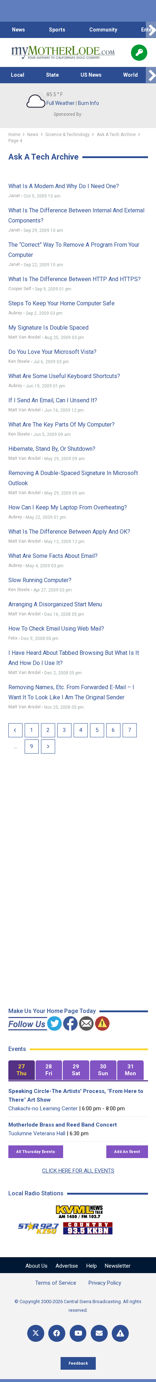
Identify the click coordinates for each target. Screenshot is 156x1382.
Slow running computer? (39, 580)
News (18, 30)
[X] (35, 1333)
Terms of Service (55, 1283)
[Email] (99, 1333)
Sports (57, 30)
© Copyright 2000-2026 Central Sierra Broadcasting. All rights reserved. (78, 1306)
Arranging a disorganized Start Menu (55, 604)
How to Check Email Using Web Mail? (56, 628)
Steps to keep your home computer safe (61, 303)
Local (17, 75)
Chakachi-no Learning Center (43, 1108)
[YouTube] (78, 1333)
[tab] (21, 1070)
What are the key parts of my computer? (61, 424)
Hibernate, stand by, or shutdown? (51, 448)
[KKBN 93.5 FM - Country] (88, 1226)
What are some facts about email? (53, 555)
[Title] (120, 1333)
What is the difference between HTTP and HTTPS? (74, 279)
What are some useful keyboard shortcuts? (64, 376)
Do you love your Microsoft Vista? (52, 351)
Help (91, 1266)
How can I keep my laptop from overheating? (67, 507)
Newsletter (118, 1266)
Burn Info (88, 103)
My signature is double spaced (48, 327)
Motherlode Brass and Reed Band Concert (62, 1125)
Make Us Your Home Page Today (52, 1011)
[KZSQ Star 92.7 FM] (35, 1226)
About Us (36, 1266)
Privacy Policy (105, 1283)
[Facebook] (56, 1333)
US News (91, 75)
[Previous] (15, 730)
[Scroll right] (151, 30)
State (52, 75)
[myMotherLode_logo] (63, 52)
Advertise (67, 1266)
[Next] (48, 746)
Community (103, 30)
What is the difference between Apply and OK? (69, 531)
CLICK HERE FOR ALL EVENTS (78, 1170)
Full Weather (60, 103)
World (130, 75)
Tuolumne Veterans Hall (36, 1133)
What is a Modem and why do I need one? (63, 186)
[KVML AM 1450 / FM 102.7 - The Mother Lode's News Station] (79, 1209)
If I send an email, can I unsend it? (52, 400)
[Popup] (139, 52)
